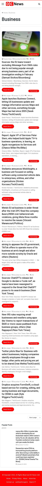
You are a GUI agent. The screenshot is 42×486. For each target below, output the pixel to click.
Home (5, 13)
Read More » (7, 90)
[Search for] (39, 4)
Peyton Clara (7, 59)
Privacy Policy (17, 478)
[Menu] (3, 4)
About (25, 478)
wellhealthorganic (21, 482)
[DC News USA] (15, 4)
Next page (33, 417)
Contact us (10, 482)
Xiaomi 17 (32, 482)
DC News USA (35, 475)
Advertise (32, 478)
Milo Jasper (7, 95)
